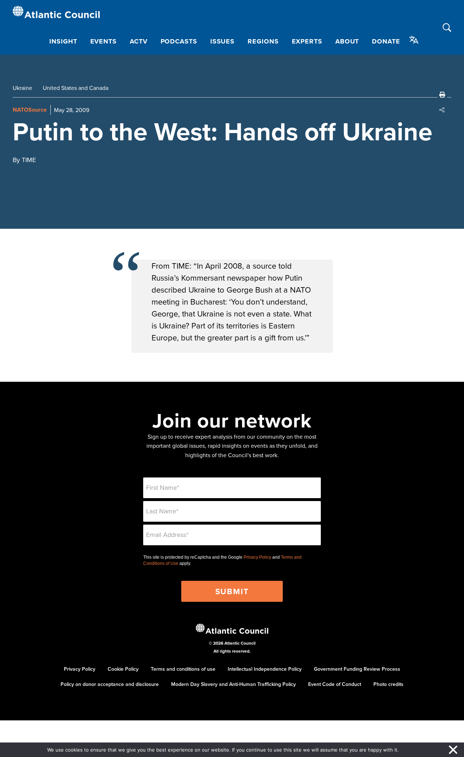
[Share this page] (442, 109)
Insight (63, 41)
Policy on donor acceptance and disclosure (110, 684)
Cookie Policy (123, 669)
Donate (386, 41)
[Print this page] (442, 94)
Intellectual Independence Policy (265, 669)
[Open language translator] (413, 39)
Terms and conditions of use (183, 669)
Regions (263, 41)
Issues (222, 41)
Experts (307, 41)
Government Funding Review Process (357, 669)
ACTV (139, 41)
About (347, 41)
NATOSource (30, 110)
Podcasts (179, 41)
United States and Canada (75, 88)
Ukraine (22, 88)
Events (103, 41)
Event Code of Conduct (334, 684)
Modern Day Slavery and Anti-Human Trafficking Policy (233, 684)
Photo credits (388, 684)
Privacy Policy (257, 557)
